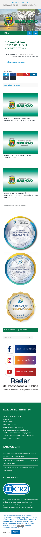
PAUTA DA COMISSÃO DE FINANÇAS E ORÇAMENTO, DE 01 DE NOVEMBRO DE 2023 (19, 119)
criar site (16, 499)
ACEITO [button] (15, 532)
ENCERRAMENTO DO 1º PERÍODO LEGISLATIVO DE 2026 (21, 5)
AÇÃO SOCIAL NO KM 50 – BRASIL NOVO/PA (17, 468)
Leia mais (20, 526)
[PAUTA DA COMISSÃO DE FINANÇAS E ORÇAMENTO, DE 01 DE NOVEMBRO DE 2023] (20, 105)
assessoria (18, 502)
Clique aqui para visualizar (16, 62)
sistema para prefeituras (29, 499)
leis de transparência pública (12, 508)
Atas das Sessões (17, 56)
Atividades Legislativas (30, 56)
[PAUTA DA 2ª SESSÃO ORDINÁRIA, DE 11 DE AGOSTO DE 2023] (20, 142)
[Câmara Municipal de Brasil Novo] (20, 20)
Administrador (10, 54)
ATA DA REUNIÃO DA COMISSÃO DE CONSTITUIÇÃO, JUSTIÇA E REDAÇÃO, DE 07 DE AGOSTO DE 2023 (21, 195)
